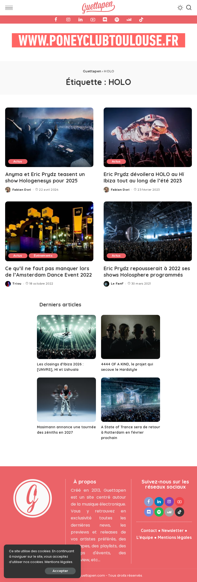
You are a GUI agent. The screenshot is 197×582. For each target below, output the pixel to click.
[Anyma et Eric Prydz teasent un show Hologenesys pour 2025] (49, 137)
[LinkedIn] (80, 19)
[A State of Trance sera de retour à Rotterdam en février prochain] (130, 399)
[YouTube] (93, 19)
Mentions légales (175, 537)
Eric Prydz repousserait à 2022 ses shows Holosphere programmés (147, 271)
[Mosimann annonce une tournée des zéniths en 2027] (66, 399)
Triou (17, 283)
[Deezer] (129, 19)
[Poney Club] (98, 42)
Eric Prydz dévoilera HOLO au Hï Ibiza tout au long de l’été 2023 (144, 177)
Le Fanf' (117, 283)
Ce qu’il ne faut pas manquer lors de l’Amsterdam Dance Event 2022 (48, 271)
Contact (149, 530)
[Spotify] (117, 19)
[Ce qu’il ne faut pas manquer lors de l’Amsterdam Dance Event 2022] (49, 231)
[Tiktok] (141, 19)
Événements (43, 255)
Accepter (60, 571)
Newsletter (173, 530)
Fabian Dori (21, 189)
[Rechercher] (189, 7)
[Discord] (105, 19)
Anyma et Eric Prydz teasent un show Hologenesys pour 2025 (45, 177)
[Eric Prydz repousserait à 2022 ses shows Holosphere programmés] (148, 231)
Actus (17, 161)
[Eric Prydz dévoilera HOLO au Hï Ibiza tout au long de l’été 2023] (148, 137)
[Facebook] (56, 19)
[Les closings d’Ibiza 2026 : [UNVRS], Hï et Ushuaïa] (66, 337)
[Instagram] (68, 19)
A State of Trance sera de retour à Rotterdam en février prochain (130, 432)
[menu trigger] (10, 7)
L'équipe (144, 537)
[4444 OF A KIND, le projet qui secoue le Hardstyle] (130, 337)
